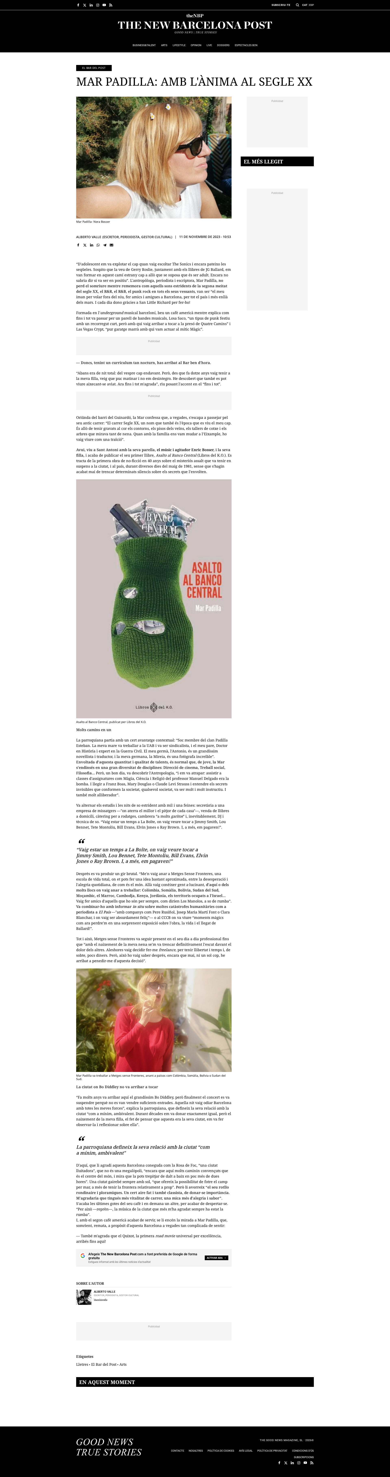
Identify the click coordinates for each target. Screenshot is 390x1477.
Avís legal (246, 1450)
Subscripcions (304, 1457)
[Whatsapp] (98, 245)
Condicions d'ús (303, 1450)
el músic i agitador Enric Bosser (185, 449)
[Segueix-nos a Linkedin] (91, 5)
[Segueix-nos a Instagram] (98, 5)
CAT (304, 4)
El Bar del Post (103, 1364)
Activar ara (215, 1258)
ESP (311, 4)
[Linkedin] (91, 245)
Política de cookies (221, 1450)
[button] (297, 5)
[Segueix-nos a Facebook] (78, 5)
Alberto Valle (88, 237)
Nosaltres (196, 1450)
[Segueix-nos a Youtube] (104, 5)
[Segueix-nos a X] (85, 5)
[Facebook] (78, 245)
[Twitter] (85, 245)
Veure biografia (100, 1300)
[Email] (111, 245)
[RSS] (111, 5)
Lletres (82, 1364)
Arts (123, 1364)
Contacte (177, 1450)
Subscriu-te (281, 4)
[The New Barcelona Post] (109, 1447)
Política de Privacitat (272, 1450)
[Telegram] (105, 245)
